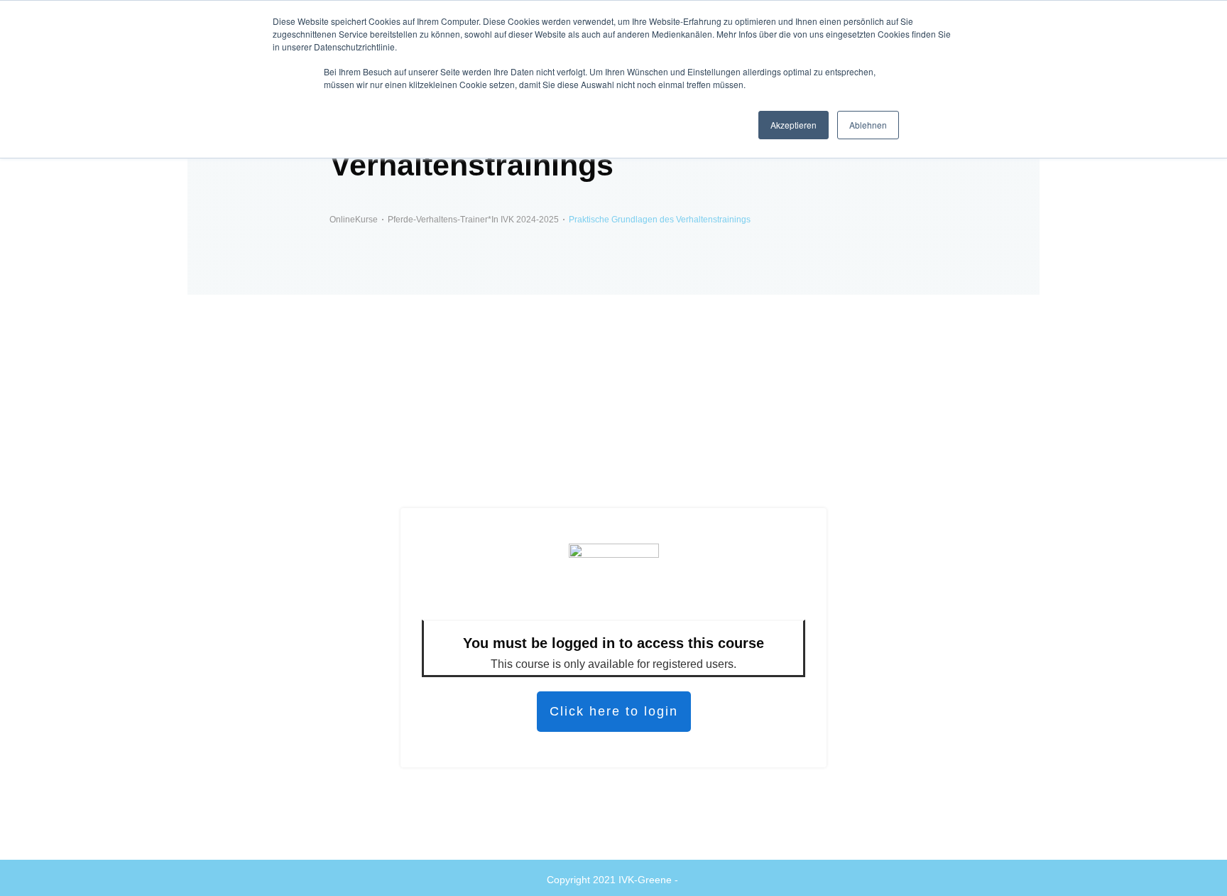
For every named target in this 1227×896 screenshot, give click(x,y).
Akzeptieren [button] (793, 125)
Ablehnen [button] (868, 125)
